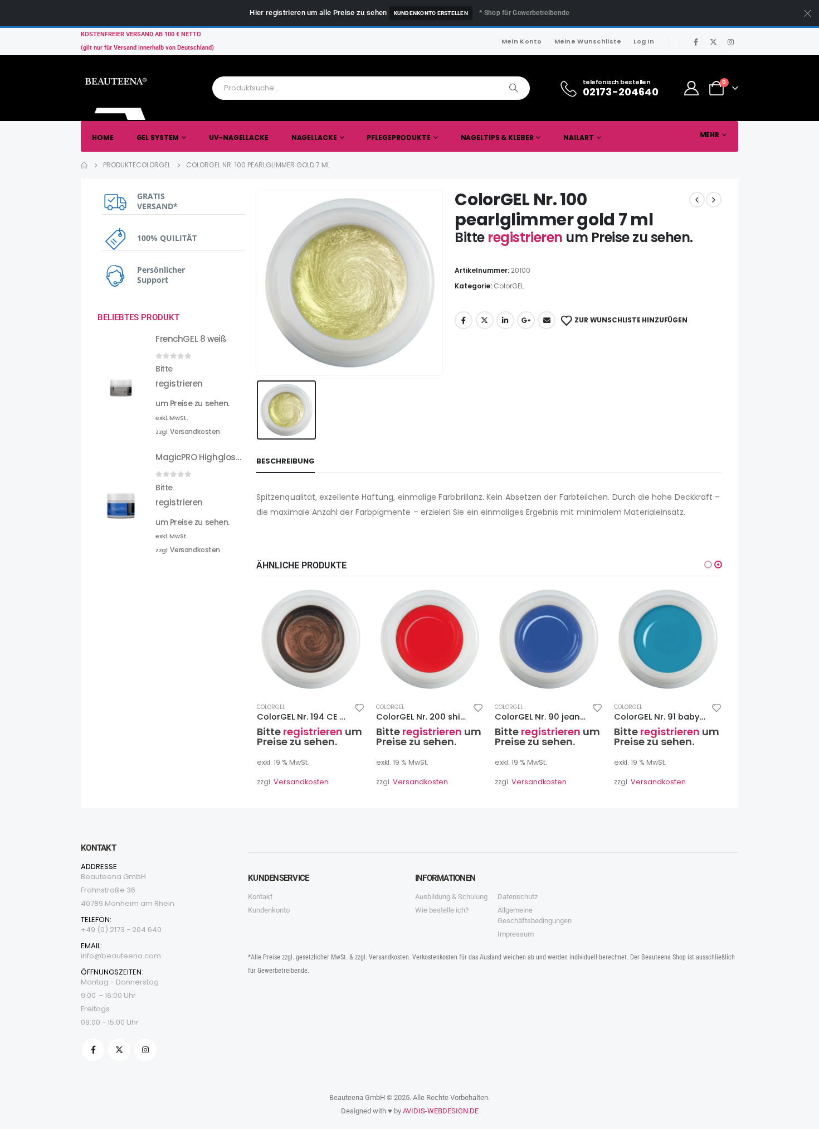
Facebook (463, 320)
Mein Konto (521, 41)
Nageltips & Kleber (497, 137)
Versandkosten (301, 782)
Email (546, 320)
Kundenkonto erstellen (431, 13)
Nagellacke (314, 137)
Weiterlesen (347, 604)
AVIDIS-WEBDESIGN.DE (441, 1111)
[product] (311, 639)
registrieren (527, 237)
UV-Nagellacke (238, 137)
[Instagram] (730, 42)
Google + (526, 320)
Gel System (157, 137)
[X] (713, 42)
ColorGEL (509, 286)
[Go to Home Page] (84, 165)
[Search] (513, 88)
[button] (708, 564)
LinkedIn (505, 320)
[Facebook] (696, 42)
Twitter (485, 320)
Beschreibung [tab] (285, 461)
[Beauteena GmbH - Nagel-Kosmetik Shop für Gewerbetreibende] (117, 96)
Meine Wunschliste (588, 41)
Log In (643, 41)
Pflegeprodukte (398, 137)
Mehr (710, 134)
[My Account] (691, 88)
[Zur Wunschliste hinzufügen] (359, 707)
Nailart (578, 137)
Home (103, 137)
